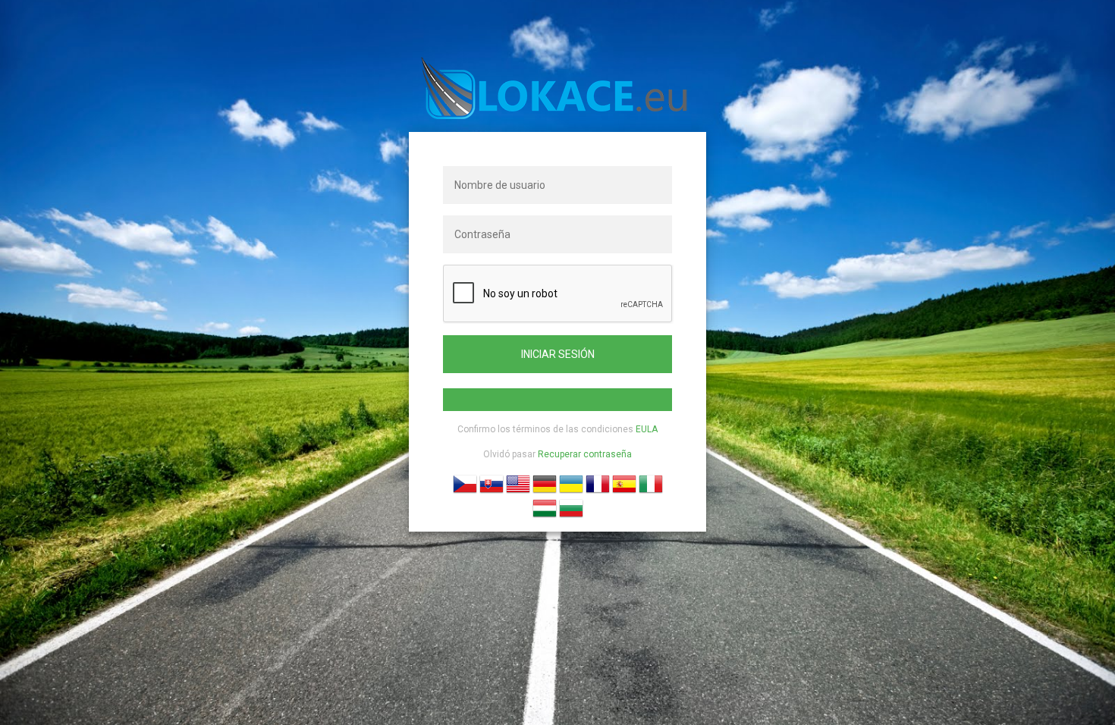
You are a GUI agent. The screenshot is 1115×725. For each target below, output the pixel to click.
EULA (647, 429)
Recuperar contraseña (585, 454)
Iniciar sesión (558, 354)
